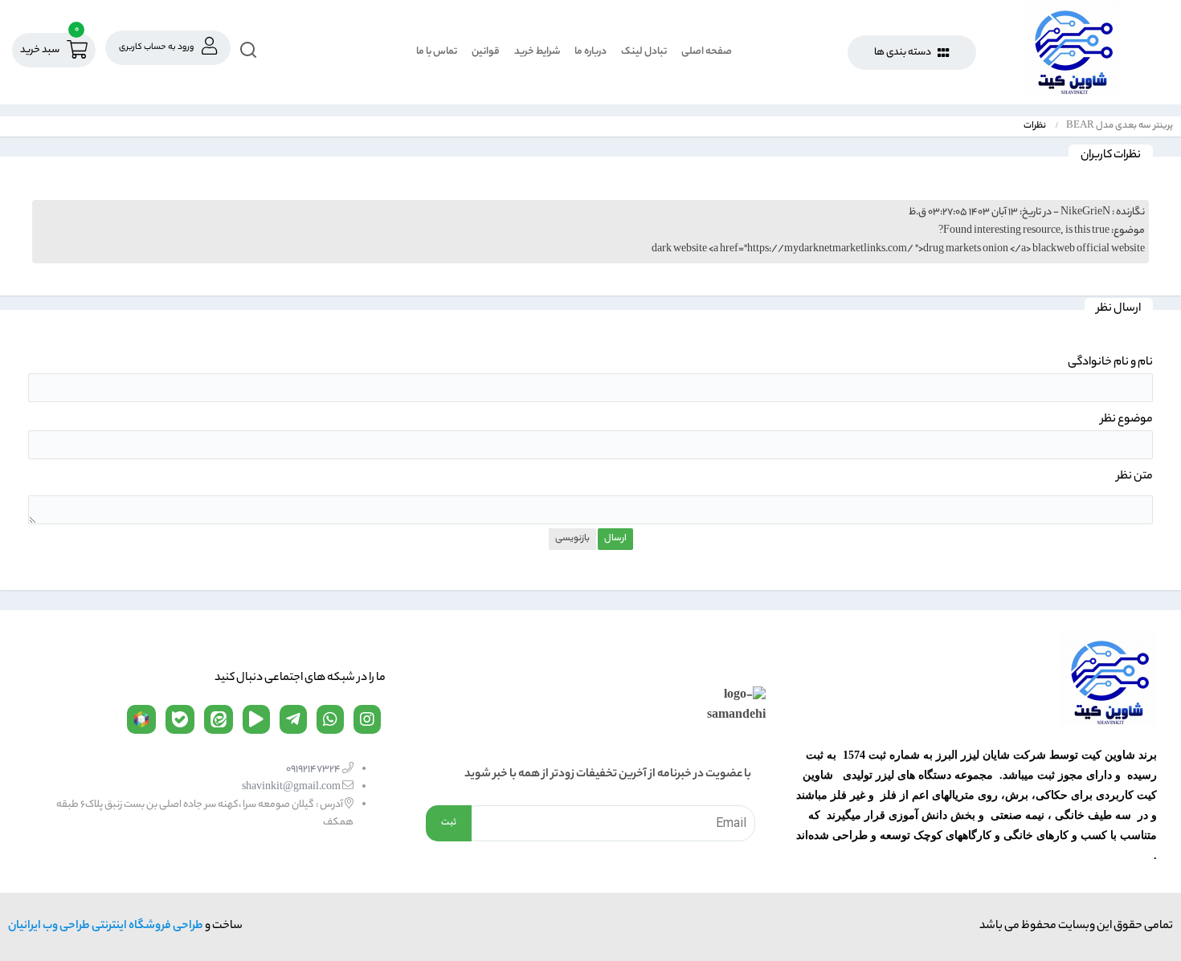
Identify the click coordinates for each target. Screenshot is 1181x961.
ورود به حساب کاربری (156, 47)
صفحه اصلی (706, 51)
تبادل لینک (644, 51)
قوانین (486, 51)
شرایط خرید (537, 51)
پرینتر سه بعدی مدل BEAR (1119, 126)
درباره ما (590, 51)
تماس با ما (436, 51)
